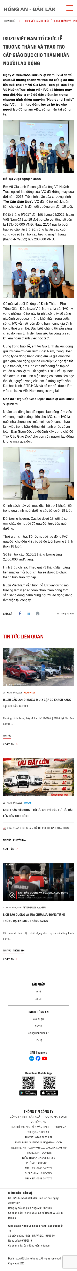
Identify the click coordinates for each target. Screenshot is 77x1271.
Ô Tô (38, 991)
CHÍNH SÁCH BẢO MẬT (21, 1193)
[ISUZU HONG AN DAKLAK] (29, 8)
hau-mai (41, 907)
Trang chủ (9, 21)
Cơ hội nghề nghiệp (38, 1033)
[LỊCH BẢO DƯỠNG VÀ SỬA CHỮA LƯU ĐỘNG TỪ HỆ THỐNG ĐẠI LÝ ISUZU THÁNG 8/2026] (38, 882)
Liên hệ (38, 1040)
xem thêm (9, 744)
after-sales (29, 907)
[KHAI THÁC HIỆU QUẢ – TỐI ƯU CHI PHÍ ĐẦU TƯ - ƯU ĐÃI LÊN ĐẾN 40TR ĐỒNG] (38, 777)
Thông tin (18, 950)
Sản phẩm (38, 984)
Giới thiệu (38, 1019)
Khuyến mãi (19, 840)
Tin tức (7, 735)
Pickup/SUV (29, 692)
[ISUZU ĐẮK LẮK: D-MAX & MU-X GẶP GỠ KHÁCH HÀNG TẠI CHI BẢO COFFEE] (38, 667)
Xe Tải (38, 998)
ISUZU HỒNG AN (38, 1012)
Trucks (27, 802)
